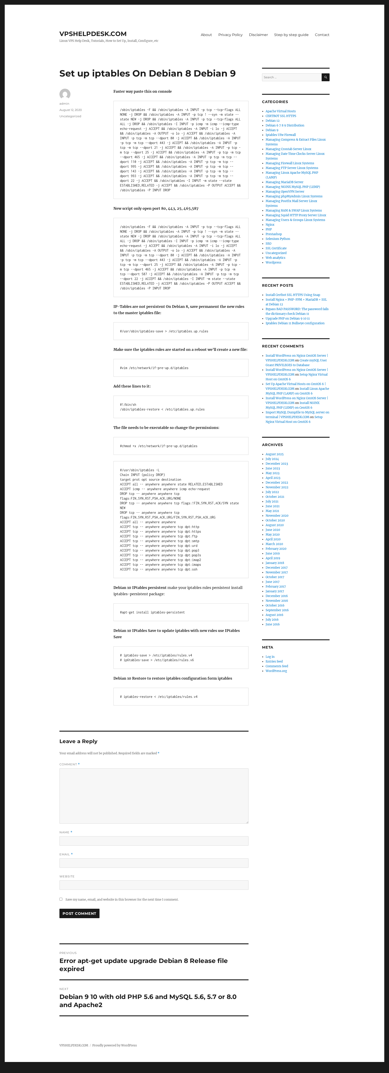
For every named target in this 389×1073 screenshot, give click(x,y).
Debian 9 (272, 130)
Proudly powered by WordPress (114, 1045)
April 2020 (273, 539)
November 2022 (277, 487)
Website (67, 876)
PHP (269, 229)
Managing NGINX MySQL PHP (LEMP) (293, 187)
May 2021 (272, 511)
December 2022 (277, 483)
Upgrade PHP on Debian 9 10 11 (288, 318)
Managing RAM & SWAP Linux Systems (294, 210)
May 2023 (272, 473)
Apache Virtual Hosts (281, 111)
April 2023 (273, 478)
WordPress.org (276, 671)
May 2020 (273, 534)
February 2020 (276, 549)
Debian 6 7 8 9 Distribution (285, 125)
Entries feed (274, 661)
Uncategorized (70, 116)
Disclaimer (258, 35)
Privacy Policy (230, 35)
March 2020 (274, 544)
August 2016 (274, 615)
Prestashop (274, 234)
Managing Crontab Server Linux (288, 149)
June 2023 (273, 468)
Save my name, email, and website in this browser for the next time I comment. (122, 900)
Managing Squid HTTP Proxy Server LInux (296, 215)
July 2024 (272, 459)
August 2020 (275, 525)
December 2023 (277, 464)
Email (66, 854)
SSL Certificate (276, 248)
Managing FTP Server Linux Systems (292, 168)
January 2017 (275, 591)
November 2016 (277, 601)
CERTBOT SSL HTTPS (281, 116)
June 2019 (273, 553)
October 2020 (275, 520)
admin (64, 103)
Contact (322, 35)
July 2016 (272, 620)
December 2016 (277, 596)
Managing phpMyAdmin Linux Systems (294, 196)
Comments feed (277, 666)
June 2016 (273, 624)
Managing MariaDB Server (284, 182)
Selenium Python (278, 239)
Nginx (270, 225)
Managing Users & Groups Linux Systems (295, 220)
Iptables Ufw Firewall (281, 135)
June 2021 (273, 506)
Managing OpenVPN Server (285, 192)
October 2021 (275, 497)
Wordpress (273, 262)
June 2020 (273, 530)
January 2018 (275, 563)
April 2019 (273, 558)
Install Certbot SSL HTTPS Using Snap (293, 295)
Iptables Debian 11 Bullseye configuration (295, 323)
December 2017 (277, 568)
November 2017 (277, 572)
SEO (268, 244)
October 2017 (275, 577)
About (206, 35)
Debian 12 (273, 121)
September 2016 (277, 610)
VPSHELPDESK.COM (93, 34)
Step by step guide (291, 35)
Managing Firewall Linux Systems (290, 163)
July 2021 (272, 501)
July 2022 (272, 492)
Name (65, 832)
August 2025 (275, 454)
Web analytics (275, 258)
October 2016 (275, 605)
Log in (270, 657)
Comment (69, 764)
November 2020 (277, 516)
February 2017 (276, 586)
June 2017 (273, 582)
